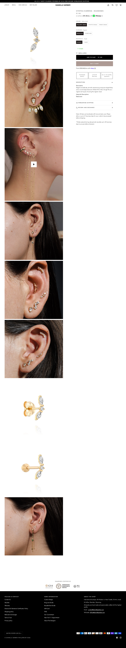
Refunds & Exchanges (11, 615)
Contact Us (8, 599)
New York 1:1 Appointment (51, 617)
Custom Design (48, 599)
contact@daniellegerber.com (96, 610)
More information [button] (51, 597)
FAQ (45, 612)
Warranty (7, 605)
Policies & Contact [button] (12, 597)
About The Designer (50, 621)
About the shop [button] (90, 597)
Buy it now (94, 64)
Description (80, 82)
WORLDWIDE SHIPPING (86, 103)
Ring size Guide (48, 603)
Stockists (7, 603)
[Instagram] (120, 637)
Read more (79, 96)
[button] (8, 5)
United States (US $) (13, 633)
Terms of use (8, 617)
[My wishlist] (116, 4)
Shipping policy (9, 612)
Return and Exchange (86, 107)
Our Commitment (49, 615)
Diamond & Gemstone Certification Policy (16, 608)
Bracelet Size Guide (49, 605)
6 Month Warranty (94, 75)
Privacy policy (8, 621)
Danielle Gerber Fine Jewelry (16, 638)
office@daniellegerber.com (97, 612)
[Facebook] (117, 637)
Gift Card (46, 608)
